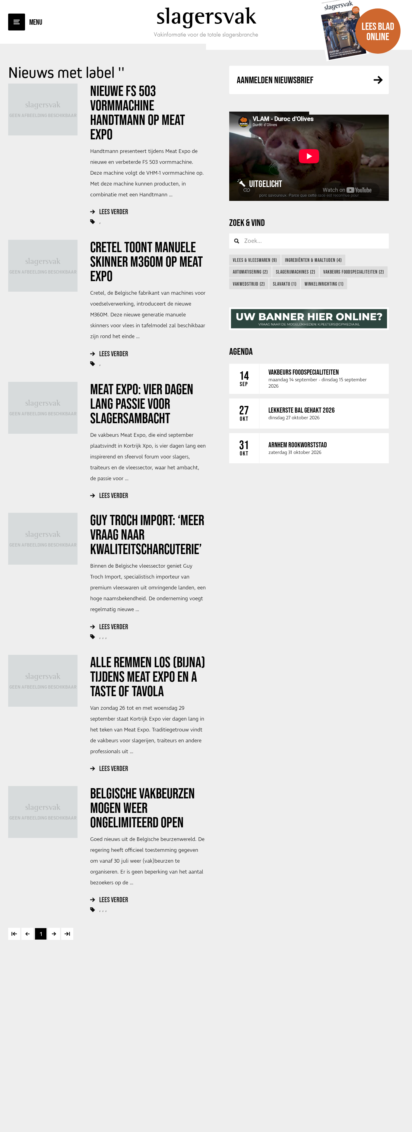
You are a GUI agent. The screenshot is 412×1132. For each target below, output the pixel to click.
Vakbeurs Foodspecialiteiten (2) (353, 271)
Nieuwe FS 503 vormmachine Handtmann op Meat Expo (137, 112)
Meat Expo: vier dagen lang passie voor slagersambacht (141, 403)
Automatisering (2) (250, 271)
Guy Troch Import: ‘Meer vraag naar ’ (147, 534)
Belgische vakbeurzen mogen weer (142, 807)
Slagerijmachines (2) (295, 271)
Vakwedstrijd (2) (249, 284)
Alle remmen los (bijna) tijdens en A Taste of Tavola (147, 676)
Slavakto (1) (284, 284)
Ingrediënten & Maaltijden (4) (313, 260)
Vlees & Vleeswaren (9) (255, 260)
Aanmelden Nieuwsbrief (275, 80)
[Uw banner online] (309, 318)
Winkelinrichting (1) (324, 284)
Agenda (241, 351)
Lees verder (113, 212)
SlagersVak (206, 16)
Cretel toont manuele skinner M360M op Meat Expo (146, 261)
